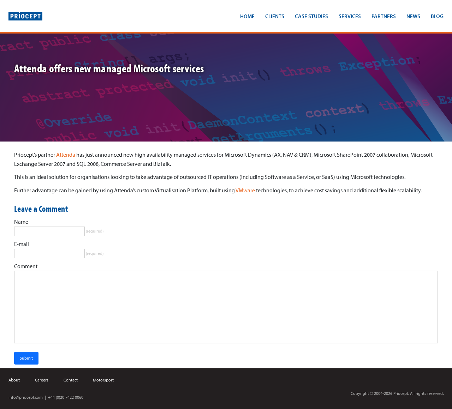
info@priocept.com (25, 397)
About (14, 380)
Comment (25, 266)
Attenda (65, 154)
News (413, 16)
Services (350, 16)
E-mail (21, 243)
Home (247, 16)
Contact (71, 380)
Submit (26, 358)
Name (21, 221)
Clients (274, 16)
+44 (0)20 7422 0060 (65, 397)
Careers (41, 380)
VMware (245, 190)
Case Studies (311, 16)
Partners (383, 16)
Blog (437, 16)
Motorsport (103, 380)
